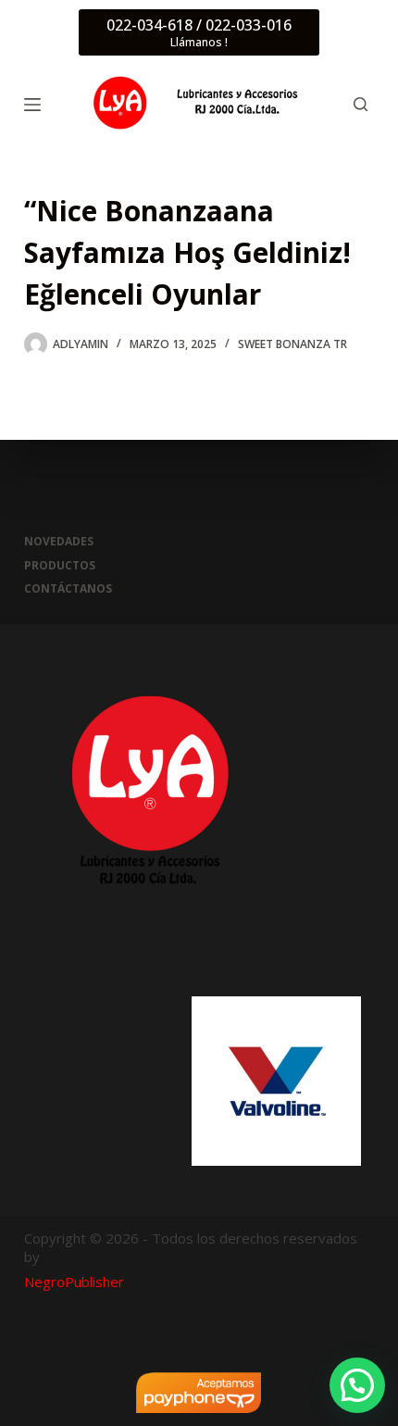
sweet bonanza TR (292, 344)
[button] (357, 1385)
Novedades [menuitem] (58, 541)
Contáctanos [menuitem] (68, 589)
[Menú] (32, 104)
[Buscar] (360, 104)
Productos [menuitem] (59, 565)
